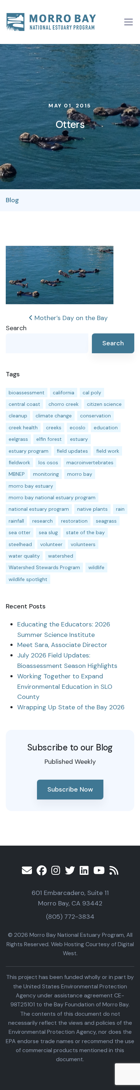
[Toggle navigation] (128, 22)
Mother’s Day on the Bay (70, 318)
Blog (12, 200)
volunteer (51, 544)
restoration (74, 521)
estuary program (28, 451)
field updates (72, 451)
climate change (54, 415)
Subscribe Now (70, 789)
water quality (24, 556)
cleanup (18, 415)
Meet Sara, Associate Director (62, 645)
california (63, 392)
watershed (60, 556)
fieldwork (19, 462)
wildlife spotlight (28, 579)
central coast (24, 404)
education (106, 427)
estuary (79, 439)
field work (107, 451)
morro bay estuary (31, 486)
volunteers (83, 544)
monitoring (46, 474)
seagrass (106, 521)
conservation (95, 415)
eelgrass (18, 439)
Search (16, 328)
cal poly (92, 392)
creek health (23, 427)
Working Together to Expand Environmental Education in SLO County (64, 686)
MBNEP (17, 474)
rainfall (16, 521)
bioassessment (27, 392)
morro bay (79, 474)
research (42, 521)
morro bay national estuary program (52, 497)
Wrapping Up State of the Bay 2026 (71, 707)
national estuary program (39, 509)
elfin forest (49, 439)
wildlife (96, 567)
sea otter (20, 532)
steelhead (20, 544)
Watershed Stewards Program (44, 567)
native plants (92, 509)
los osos (48, 462)
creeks (53, 427)
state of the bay (85, 532)
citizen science (104, 404)
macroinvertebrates (89, 462)
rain (120, 509)
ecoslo (77, 427)
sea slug (48, 532)
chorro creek (63, 404)
